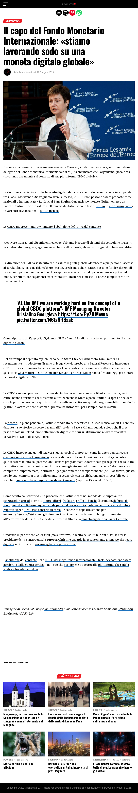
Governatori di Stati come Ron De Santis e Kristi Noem (54, 373)
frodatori (69, 501)
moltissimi (116, 206)
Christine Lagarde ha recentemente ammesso (88, 539)
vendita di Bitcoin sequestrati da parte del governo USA (49, 505)
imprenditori (52, 501)
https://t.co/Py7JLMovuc (83, 314)
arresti (25, 501)
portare (69, 565)
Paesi (128, 206)
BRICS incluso (49, 211)
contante (31, 560)
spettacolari (12, 501)
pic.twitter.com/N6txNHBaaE (44, 319)
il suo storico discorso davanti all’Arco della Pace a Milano (53, 427)
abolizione (12, 560)
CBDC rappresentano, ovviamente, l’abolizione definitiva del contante (54, 226)
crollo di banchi (86, 501)
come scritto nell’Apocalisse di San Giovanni (45, 480)
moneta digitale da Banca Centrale (104, 519)
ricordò (12, 423)
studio (100, 206)
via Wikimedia (53, 609)
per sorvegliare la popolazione (55, 544)
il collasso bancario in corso (42, 510)
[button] (5, 4)
